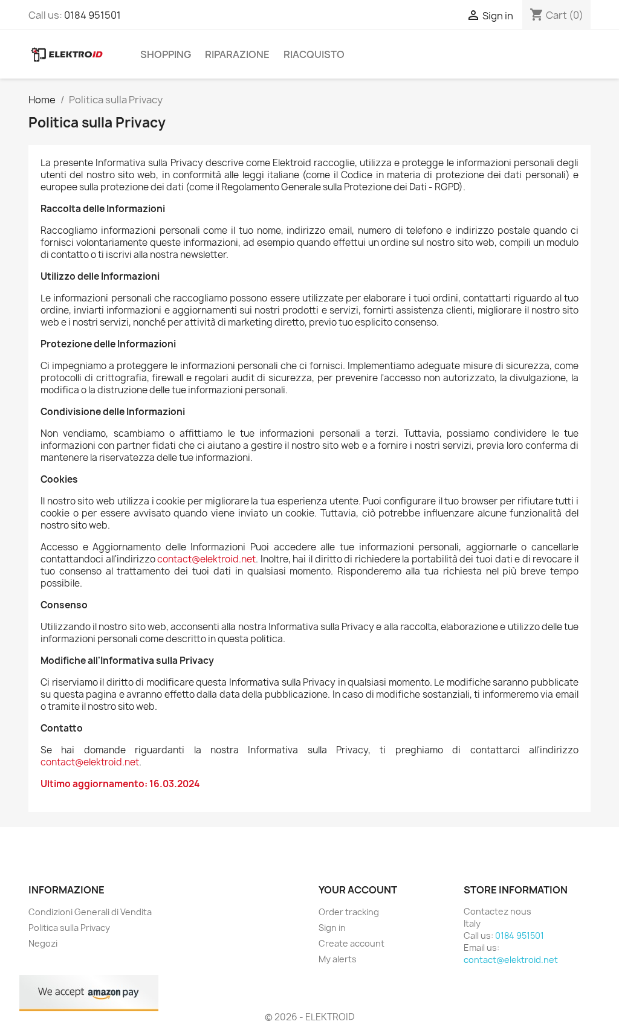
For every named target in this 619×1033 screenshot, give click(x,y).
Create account (351, 943)
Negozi (42, 943)
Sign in (332, 927)
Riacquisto (314, 54)
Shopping (165, 54)
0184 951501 (92, 15)
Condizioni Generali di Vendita (90, 912)
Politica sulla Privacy (69, 927)
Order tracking (349, 912)
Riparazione (237, 54)
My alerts (338, 959)
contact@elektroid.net (206, 559)
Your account (358, 889)
